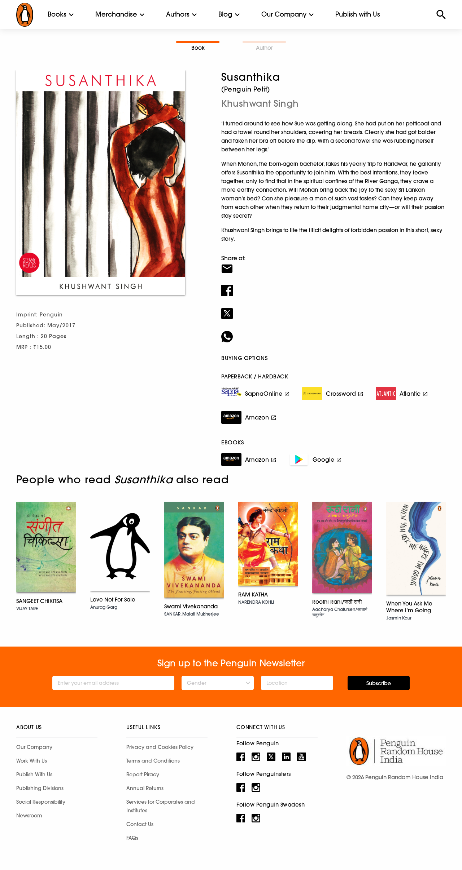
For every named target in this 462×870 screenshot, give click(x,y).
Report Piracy (142, 774)
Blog (225, 14)
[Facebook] (333, 285)
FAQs (132, 838)
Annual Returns (145, 788)
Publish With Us (34, 774)
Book (198, 47)
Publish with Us (357, 14)
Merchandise (116, 14)
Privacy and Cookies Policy (159, 747)
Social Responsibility (40, 802)
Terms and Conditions (153, 761)
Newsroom (29, 815)
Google (323, 459)
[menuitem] (57, 14)
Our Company (283, 14)
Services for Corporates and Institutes (160, 806)
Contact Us (139, 824)
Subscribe (378, 683)
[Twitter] (333, 308)
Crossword (341, 393)
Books (57, 14)
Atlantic (410, 393)
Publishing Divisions (40, 788)
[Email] (333, 264)
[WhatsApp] (333, 331)
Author (264, 47)
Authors (177, 14)
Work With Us (31, 761)
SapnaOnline (263, 393)
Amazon (257, 417)
